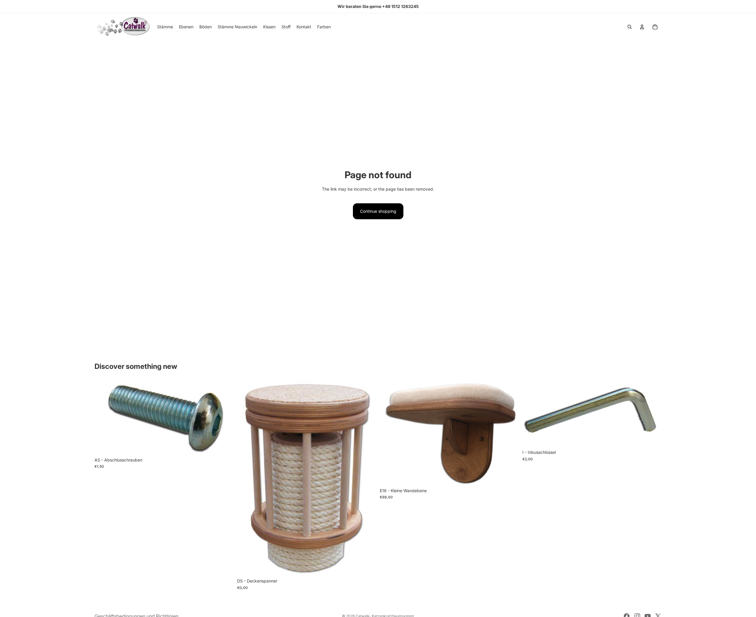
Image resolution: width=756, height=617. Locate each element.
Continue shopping (378, 211)
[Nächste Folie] (510, 432)
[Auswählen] (224, 445)
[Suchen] (629, 26)
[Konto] (642, 26)
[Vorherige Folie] (388, 432)
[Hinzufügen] (652, 438)
